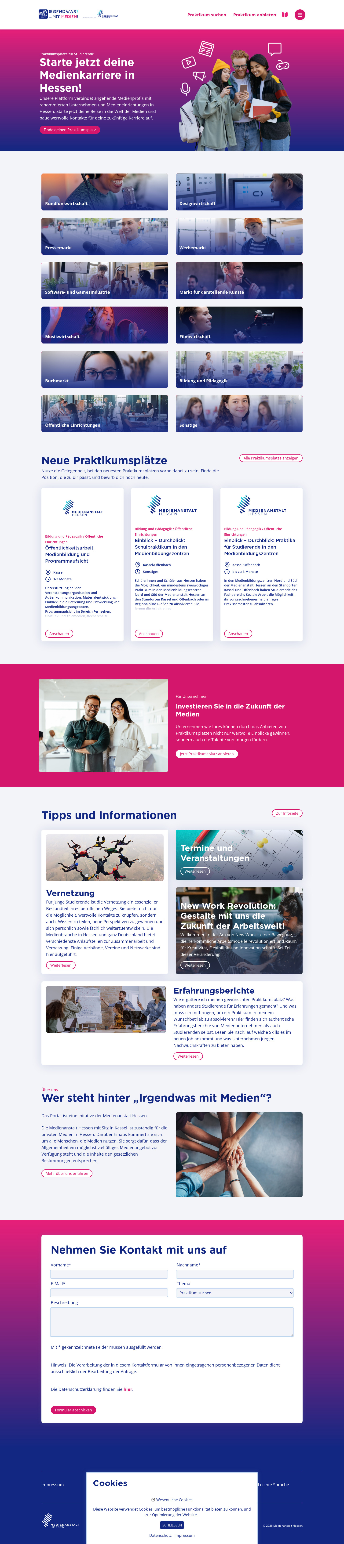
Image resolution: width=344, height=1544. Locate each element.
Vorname (61, 1265)
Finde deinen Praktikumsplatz (70, 129)
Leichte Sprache (273, 1484)
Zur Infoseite (287, 813)
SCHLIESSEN (172, 1525)
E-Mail (58, 1283)
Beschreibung (64, 1302)
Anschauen (59, 633)
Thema (183, 1283)
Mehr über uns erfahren (67, 1173)
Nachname (189, 1265)
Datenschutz (160, 1535)
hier (128, 1389)
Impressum (52, 1484)
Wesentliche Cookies (174, 1500)
